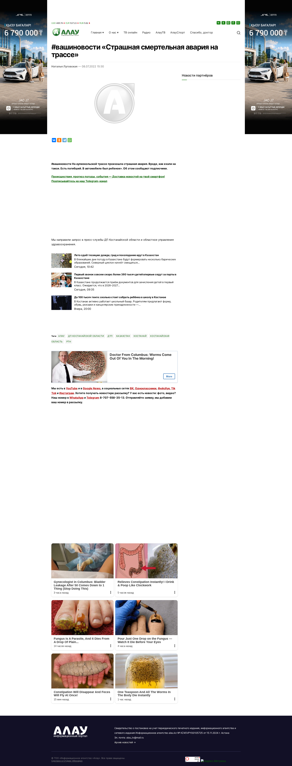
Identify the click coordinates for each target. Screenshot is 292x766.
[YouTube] (238, 22)
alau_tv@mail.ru (135, 737)
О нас (112, 32)
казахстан (123, 336)
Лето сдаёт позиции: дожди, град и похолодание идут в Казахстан (116, 255)
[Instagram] (228, 22)
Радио (146, 32)
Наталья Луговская (64, 66)
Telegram (93, 397)
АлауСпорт (177, 32)
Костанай (140, 336)
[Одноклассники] (223, 22)
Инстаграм (66, 393)
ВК (132, 388)
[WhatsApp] (70, 140)
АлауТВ (160, 32)
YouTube (72, 388)
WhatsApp (76, 397)
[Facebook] (233, 22)
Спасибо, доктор (201, 32)
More (169, 376)
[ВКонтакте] (219, 22)
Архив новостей (123, 742)
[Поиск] (239, 32)
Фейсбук (164, 388)
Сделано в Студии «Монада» (67, 760)
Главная (96, 32)
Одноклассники (145, 388)
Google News (92, 388)
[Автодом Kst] (23, 383)
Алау (61, 336)
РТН (68, 341)
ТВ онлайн (130, 32)
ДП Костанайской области (86, 336)
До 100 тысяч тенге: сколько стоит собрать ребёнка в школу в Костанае (120, 297)
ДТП (110, 336)
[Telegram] (64, 140)
